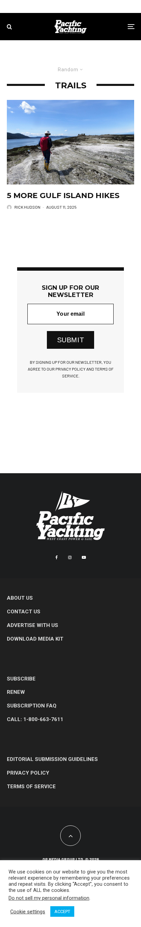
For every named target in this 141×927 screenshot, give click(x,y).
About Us (20, 598)
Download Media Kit (35, 639)
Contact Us (23, 612)
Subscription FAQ (31, 706)
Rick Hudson (27, 207)
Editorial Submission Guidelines (52, 759)
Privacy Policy (28, 773)
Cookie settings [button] (27, 912)
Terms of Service (31, 786)
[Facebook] (56, 557)
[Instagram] (70, 557)
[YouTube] (84, 557)
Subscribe (21, 679)
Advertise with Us (32, 625)
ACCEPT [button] (62, 911)
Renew (16, 692)
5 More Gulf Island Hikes (63, 195)
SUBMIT (70, 340)
